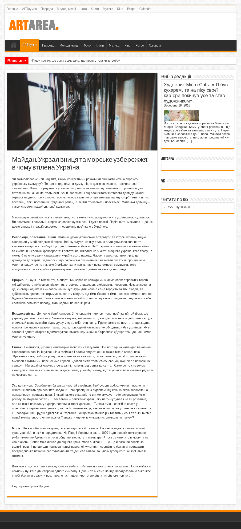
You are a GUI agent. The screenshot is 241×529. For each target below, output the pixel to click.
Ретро (131, 9)
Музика (108, 9)
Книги (95, 9)
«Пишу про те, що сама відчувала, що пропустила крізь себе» (75, 60)
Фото (83, 9)
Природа (47, 9)
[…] (189, 141)
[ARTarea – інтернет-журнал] (33, 28)
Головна (12, 9)
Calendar (145, 9)
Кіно (120, 9)
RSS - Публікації (178, 207)
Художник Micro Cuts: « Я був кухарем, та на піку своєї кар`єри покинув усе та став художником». (196, 92)
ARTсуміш (29, 9)
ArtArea (167, 159)
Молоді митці (66, 9)
